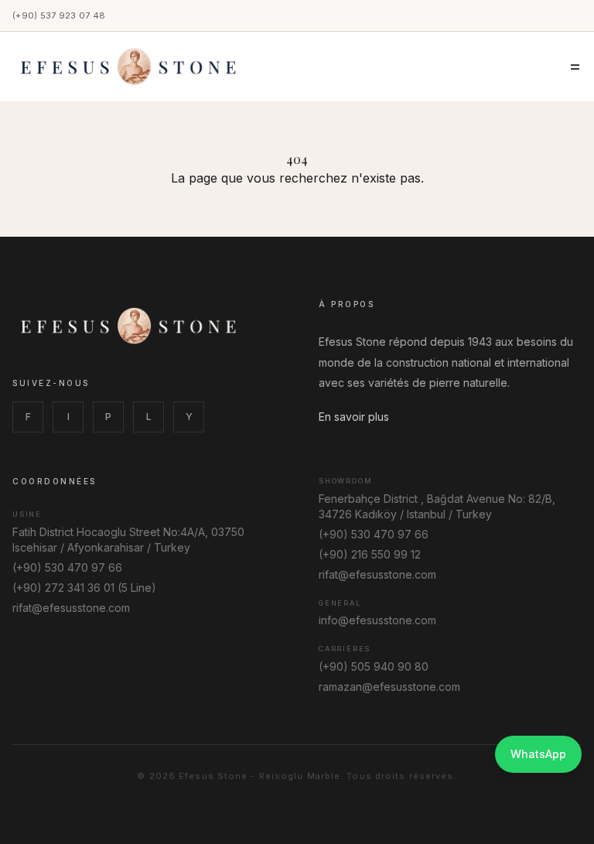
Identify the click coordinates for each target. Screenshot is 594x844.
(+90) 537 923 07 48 (58, 15)
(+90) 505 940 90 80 (373, 666)
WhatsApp (538, 753)
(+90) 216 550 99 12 (370, 554)
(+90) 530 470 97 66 (67, 567)
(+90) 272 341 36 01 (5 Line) (84, 587)
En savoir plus (354, 416)
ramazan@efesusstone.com (389, 686)
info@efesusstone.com (377, 620)
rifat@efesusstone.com (71, 607)
